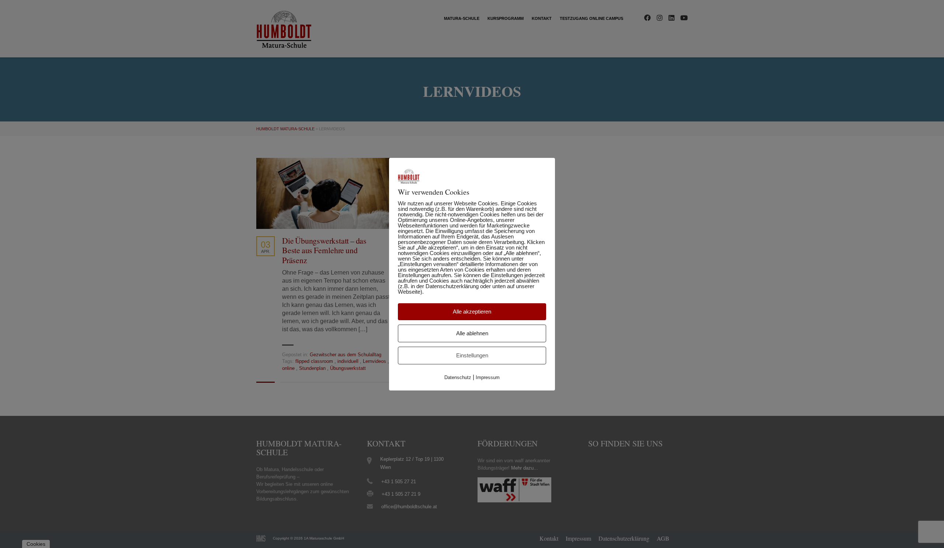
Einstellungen (472, 355)
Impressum (488, 377)
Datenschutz (457, 377)
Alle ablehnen (472, 333)
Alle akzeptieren (472, 311)
